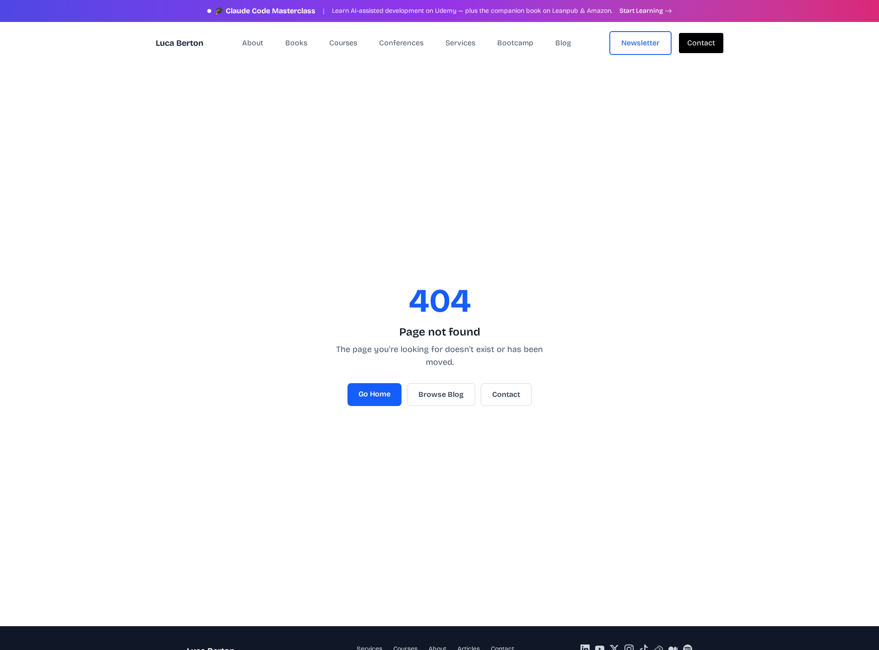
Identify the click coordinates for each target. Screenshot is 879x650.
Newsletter (640, 42)
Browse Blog (441, 394)
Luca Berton (179, 43)
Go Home (374, 394)
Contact (701, 42)
